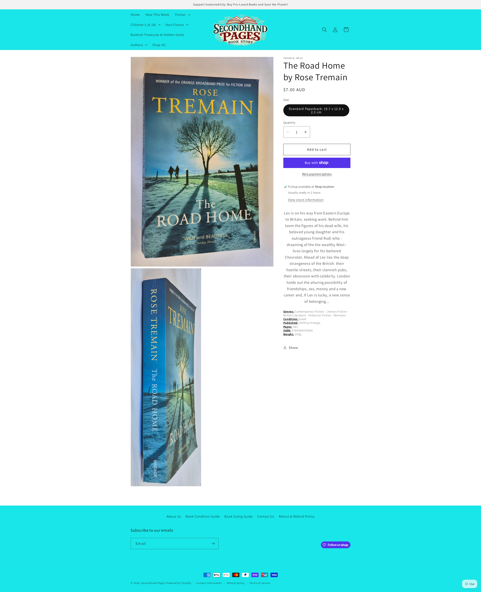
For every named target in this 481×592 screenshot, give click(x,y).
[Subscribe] (213, 543)
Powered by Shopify (178, 583)
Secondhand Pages (153, 583)
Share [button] (293, 347)
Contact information (209, 583)
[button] (182, 14)
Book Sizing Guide (238, 516)
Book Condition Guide (203, 516)
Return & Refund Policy (297, 516)
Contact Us (265, 516)
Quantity (289, 122)
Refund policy (236, 583)
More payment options (317, 174)
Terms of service (259, 583)
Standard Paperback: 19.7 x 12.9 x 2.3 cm (316, 110)
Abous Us (173, 516)
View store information (305, 199)
